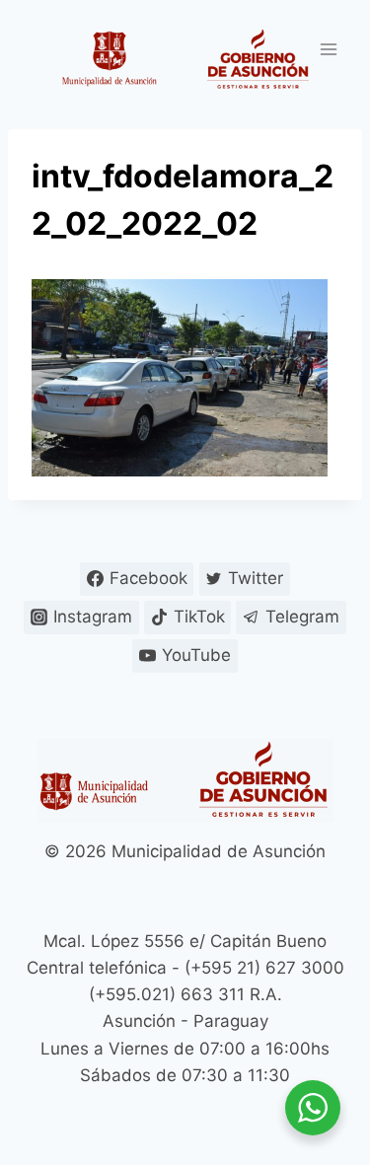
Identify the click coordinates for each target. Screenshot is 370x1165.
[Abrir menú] (328, 49)
